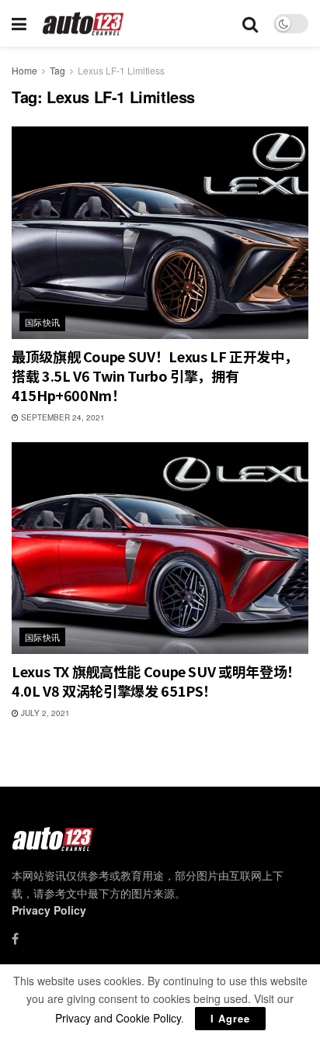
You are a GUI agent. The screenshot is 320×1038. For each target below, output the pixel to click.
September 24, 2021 (62, 417)
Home (24, 70)
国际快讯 (43, 322)
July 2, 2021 (44, 713)
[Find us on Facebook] (15, 938)
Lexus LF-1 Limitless (121, 70)
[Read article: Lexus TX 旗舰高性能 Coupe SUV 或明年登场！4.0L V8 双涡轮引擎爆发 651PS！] (160, 548)
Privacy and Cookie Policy (118, 1018)
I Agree (230, 1018)
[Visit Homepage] (83, 23)
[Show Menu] (19, 23)
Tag (57, 70)
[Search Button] (250, 23)
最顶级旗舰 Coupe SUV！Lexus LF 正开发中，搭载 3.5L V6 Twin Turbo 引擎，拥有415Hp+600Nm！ (154, 375)
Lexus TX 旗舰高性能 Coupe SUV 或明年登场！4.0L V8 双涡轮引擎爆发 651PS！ (156, 681)
